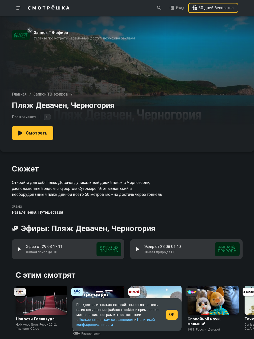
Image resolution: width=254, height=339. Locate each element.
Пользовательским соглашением (106, 320)
